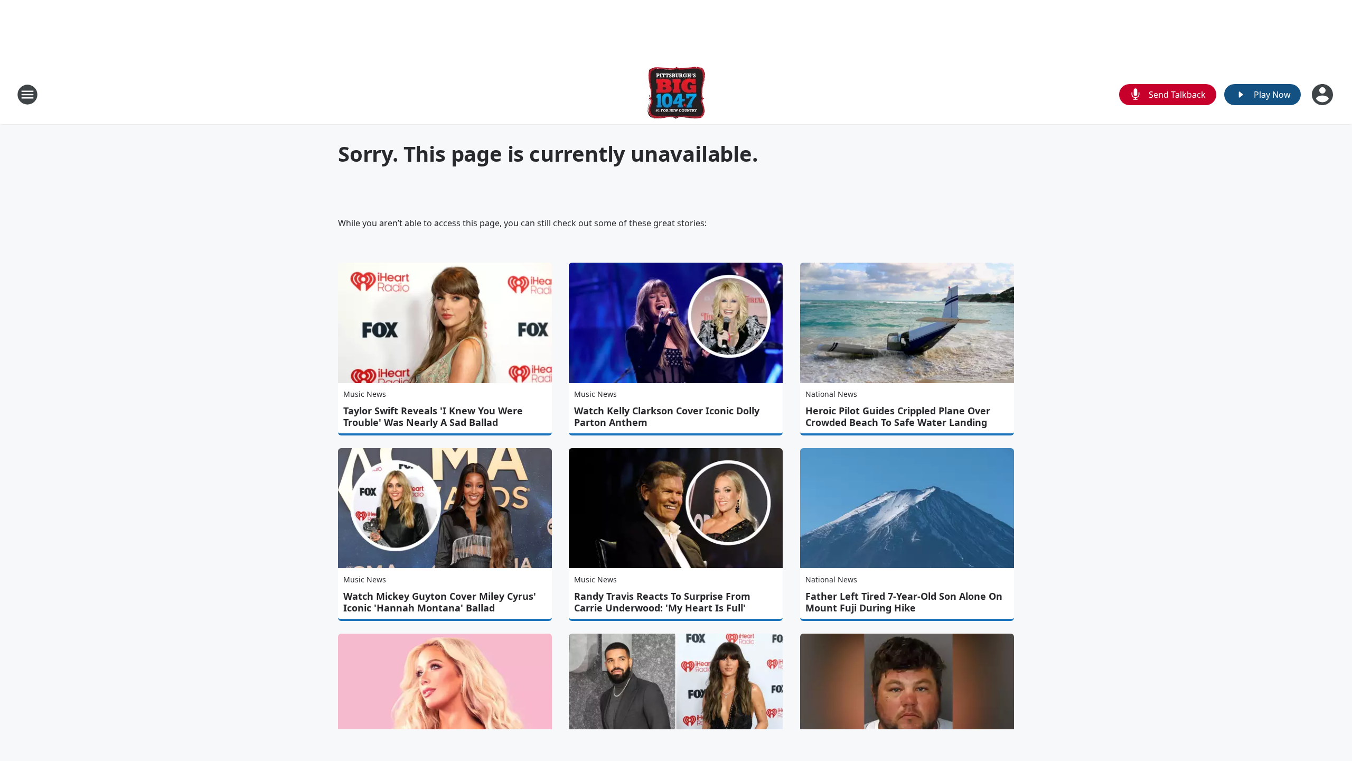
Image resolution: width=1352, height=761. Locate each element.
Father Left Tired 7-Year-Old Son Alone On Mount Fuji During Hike (903, 602)
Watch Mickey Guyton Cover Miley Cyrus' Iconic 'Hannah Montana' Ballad (439, 602)
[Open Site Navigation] (27, 94)
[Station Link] (676, 94)
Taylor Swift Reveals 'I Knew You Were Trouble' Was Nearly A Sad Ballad (433, 416)
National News (831, 394)
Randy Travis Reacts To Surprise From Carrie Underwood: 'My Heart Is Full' (662, 602)
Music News (364, 394)
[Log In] (1323, 94)
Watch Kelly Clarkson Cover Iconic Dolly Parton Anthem (666, 416)
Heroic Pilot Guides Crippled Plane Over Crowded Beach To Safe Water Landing (897, 416)
